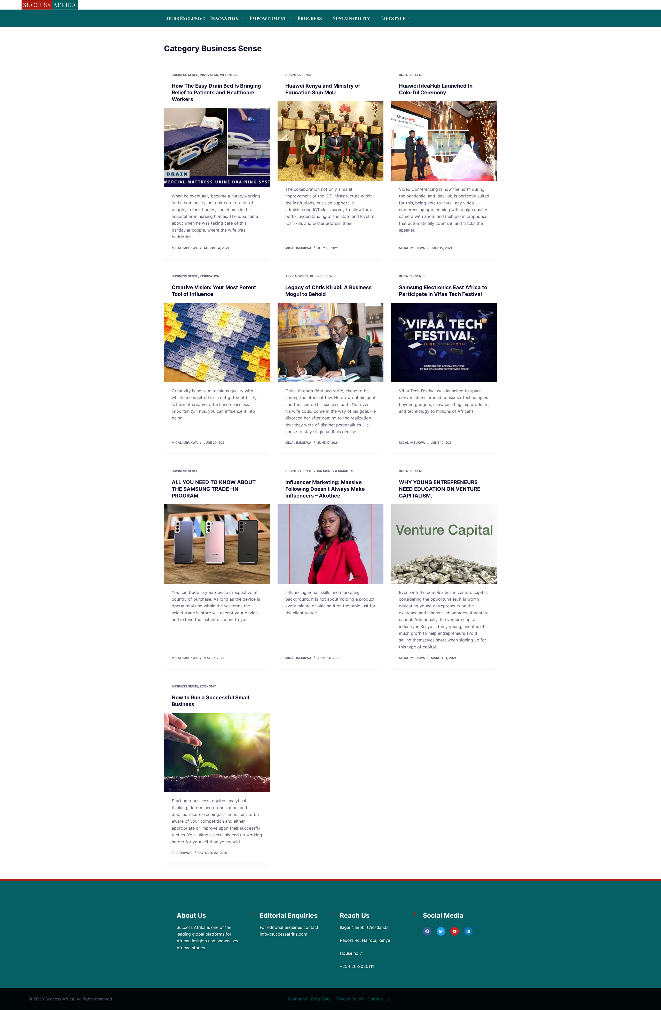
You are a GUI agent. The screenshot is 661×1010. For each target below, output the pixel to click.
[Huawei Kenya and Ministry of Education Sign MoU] (330, 141)
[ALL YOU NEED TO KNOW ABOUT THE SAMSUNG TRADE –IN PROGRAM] (217, 544)
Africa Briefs (296, 276)
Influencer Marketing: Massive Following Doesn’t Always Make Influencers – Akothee (325, 489)
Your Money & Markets (333, 471)
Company (297, 998)
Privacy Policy (349, 998)
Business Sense (185, 75)
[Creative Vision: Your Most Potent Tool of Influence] (217, 342)
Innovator (209, 75)
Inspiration (209, 276)
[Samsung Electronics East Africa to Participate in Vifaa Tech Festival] (444, 342)
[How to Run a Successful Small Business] (217, 752)
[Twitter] (441, 931)
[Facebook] (427, 931)
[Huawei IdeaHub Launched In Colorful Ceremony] (444, 141)
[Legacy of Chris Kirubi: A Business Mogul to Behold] (330, 342)
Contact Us (378, 998)
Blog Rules (321, 998)
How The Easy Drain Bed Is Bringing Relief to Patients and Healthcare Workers (216, 92)
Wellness (228, 75)
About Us (191, 915)
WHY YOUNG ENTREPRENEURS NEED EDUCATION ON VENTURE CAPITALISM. (439, 489)
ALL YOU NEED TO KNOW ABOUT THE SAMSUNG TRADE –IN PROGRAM (214, 489)
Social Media (443, 915)
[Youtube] (454, 931)
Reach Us (354, 915)
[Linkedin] (468, 931)
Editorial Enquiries (289, 915)
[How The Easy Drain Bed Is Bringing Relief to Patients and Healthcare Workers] (217, 147)
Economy (208, 686)
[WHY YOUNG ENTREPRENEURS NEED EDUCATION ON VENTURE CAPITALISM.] (444, 544)
